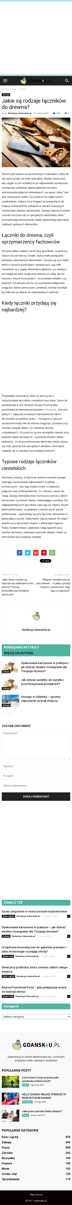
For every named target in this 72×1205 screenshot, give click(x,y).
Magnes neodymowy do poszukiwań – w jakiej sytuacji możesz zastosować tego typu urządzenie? (53, 585)
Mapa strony (36, 1194)
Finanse (7, 1163)
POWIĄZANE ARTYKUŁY (21, 647)
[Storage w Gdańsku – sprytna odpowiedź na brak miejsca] (10, 701)
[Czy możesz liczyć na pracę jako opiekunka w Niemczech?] (10, 1082)
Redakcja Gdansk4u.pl (19, 113)
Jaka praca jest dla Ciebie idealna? (42, 1111)
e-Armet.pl (49, 409)
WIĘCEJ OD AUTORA (18, 653)
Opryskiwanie (11, 1179)
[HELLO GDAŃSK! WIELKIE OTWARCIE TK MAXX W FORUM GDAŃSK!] (10, 1099)
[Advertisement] (36, 38)
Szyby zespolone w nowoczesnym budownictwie (34, 911)
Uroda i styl (8, 956)
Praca (25, 1085)
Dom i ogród (8, 916)
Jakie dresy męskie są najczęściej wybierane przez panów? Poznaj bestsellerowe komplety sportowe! (18, 587)
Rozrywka (27, 1102)
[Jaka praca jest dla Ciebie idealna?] (10, 1116)
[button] (67, 80)
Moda (5, 1168)
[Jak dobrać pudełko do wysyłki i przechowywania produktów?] (10, 684)
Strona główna (9, 89)
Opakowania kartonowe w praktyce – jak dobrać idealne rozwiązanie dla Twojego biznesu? (45, 667)
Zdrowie (7, 1153)
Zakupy (6, 94)
